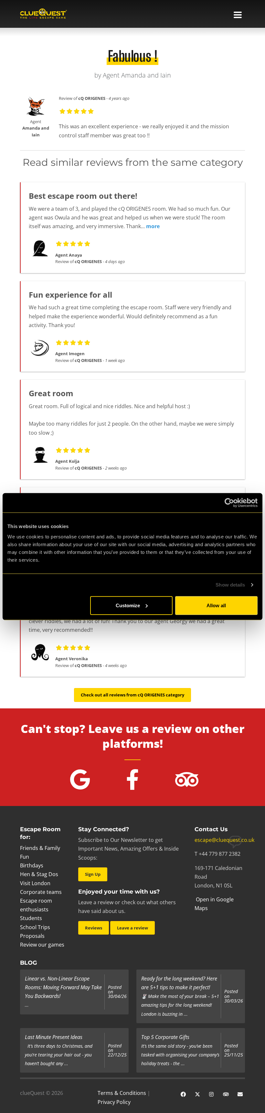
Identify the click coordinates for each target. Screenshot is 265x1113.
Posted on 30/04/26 (117, 992)
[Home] (43, 14)
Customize (128, 605)
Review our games (42, 944)
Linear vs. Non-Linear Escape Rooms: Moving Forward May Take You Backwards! (63, 987)
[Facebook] (183, 1093)
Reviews (93, 928)
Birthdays (31, 865)
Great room (51, 393)
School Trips (35, 927)
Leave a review (132, 928)
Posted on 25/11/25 (233, 1050)
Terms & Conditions (122, 1093)
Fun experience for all (70, 294)
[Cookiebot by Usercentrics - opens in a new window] (229, 503)
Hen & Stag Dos (39, 874)
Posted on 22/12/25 (117, 1050)
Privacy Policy (114, 1102)
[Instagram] (212, 1093)
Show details (230, 585)
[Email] (240, 1093)
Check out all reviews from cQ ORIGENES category (132, 695)
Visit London (35, 883)
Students (31, 918)
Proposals (32, 935)
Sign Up (93, 874)
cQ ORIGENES (91, 98)
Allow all (216, 605)
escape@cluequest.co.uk (224, 839)
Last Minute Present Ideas (53, 1037)
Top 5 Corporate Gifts (165, 1037)
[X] (197, 1093)
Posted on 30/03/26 (233, 996)
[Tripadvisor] (226, 1093)
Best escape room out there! (83, 195)
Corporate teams (41, 892)
